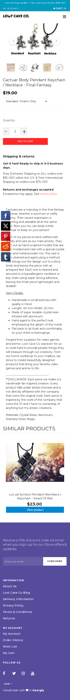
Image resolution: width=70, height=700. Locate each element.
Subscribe (54, 561)
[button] (14, 41)
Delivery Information (18, 599)
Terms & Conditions (17, 612)
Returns (9, 618)
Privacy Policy (13, 605)
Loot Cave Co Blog (16, 592)
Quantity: (9, 120)
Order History (13, 640)
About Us (10, 586)
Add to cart (25, 141)
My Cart (8, 653)
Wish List (10, 646)
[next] (63, 471)
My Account (11, 633)
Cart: (61, 8)
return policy (48, 194)
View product (35, 509)
